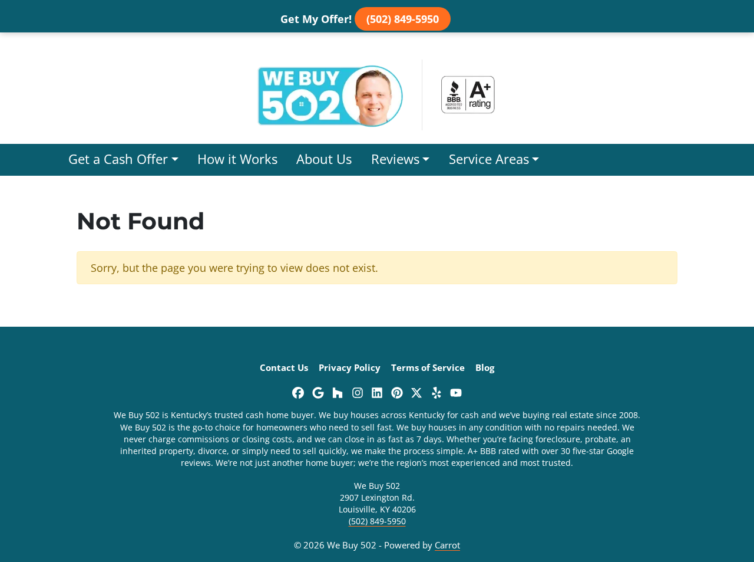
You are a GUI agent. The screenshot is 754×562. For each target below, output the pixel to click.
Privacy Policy (350, 367)
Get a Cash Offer (118, 158)
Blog (484, 367)
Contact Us (284, 367)
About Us (324, 158)
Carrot (447, 545)
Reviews (395, 158)
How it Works (237, 158)
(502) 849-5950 (402, 19)
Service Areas (489, 158)
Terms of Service (428, 367)
